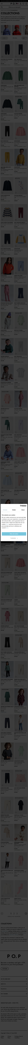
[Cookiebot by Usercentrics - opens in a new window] (20, 506)
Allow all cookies (14, 533)
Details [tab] (14, 510)
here (7, 524)
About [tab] (23, 510)
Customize (13, 538)
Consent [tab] (5, 510)
